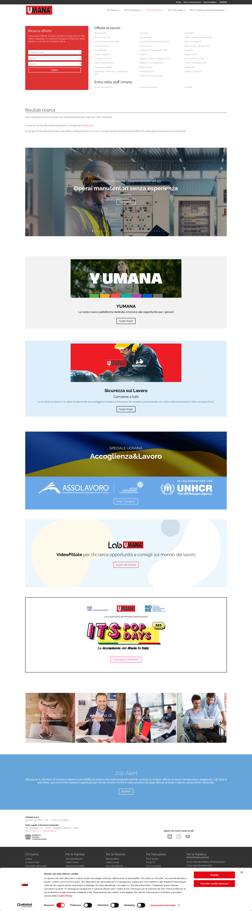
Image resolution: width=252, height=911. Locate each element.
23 (142, 231)
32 (164, 231)
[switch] (88, 905)
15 (122, 231)
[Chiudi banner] (242, 872)
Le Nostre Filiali (32, 862)
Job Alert (95, 131)
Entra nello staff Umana (36, 865)
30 (159, 231)
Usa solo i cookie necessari (214, 883)
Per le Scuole (152, 858)
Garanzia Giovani (151, 717)
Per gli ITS (150, 862)
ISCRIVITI (126, 791)
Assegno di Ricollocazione (101, 717)
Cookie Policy (64, 896)
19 (132, 231)
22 (139, 231)
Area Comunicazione (192, 2)
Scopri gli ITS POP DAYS (126, 659)
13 (117, 231)
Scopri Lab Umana (126, 564)
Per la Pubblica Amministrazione (207, 10)
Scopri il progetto (125, 501)
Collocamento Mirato (201, 717)
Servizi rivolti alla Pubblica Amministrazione (206, 861)
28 (154, 231)
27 (152, 231)
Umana (28, 858)
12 (114, 231)
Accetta (214, 875)
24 (144, 231)
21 (137, 231)
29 (157, 231)
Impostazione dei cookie (163, 905)
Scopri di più (126, 201)
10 (109, 231)
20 (134, 231)
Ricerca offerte (112, 858)
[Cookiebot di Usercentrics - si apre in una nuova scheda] (24, 905)
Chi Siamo (112, 10)
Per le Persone (153, 10)
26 (149, 231)
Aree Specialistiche (74, 858)
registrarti (89, 125)
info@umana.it (49, 830)
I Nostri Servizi (71, 862)
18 (129, 231)
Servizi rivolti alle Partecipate (199, 865)
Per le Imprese (131, 10)
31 (161, 231)
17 (127, 231)
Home (178, 2)
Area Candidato (210, 2)
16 (124, 231)
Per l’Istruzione (175, 10)
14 (119, 231)
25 (147, 231)
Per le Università (153, 865)
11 (112, 231)
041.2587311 (35, 830)
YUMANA (223, 2)
